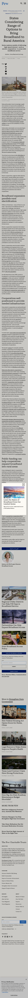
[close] (23, 485)
